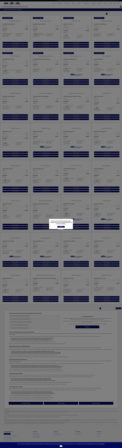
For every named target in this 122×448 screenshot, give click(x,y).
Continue (61, 226)
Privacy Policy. (102, 443)
